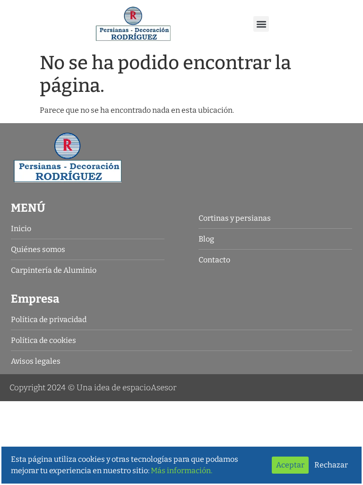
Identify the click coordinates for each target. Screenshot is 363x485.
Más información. (181, 470)
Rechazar (331, 464)
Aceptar (290, 464)
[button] (261, 24)
